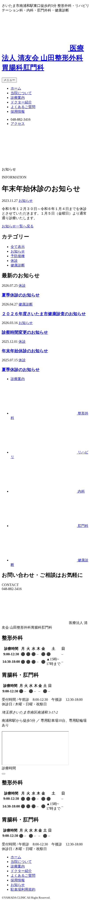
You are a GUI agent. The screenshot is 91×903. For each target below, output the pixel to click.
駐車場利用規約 (23, 889)
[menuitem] (50, 88)
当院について (21, 93)
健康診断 (18, 265)
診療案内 (18, 97)
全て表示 (18, 247)
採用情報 (18, 111)
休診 (14, 260)
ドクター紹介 (21, 102)
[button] (9, 80)
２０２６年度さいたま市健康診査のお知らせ (44, 313)
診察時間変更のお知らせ (25, 332)
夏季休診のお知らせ (21, 295)
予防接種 (18, 256)
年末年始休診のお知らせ (25, 350)
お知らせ (26, 200)
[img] (3, 773)
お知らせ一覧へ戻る (18, 226)
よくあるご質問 (23, 107)
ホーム (16, 88)
